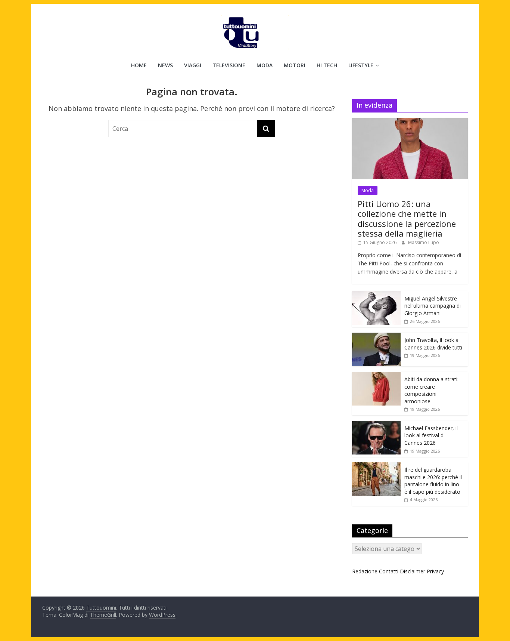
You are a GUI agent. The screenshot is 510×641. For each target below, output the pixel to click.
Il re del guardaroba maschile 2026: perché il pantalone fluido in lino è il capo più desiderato (433, 480)
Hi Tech (327, 65)
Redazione (364, 571)
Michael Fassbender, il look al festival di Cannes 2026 (431, 435)
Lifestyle (360, 65)
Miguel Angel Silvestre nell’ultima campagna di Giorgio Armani (432, 306)
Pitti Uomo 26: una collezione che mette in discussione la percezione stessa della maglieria (407, 218)
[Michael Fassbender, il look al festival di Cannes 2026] (376, 424)
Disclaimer (412, 571)
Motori (294, 65)
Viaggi (192, 65)
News (165, 65)
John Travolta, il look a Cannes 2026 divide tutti (433, 343)
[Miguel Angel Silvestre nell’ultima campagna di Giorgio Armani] (376, 295)
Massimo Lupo (423, 242)
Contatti (388, 571)
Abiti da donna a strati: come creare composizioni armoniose (431, 390)
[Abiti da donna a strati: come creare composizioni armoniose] (376, 375)
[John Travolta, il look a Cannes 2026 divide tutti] (376, 336)
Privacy (435, 571)
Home (139, 65)
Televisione (228, 65)
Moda (264, 65)
